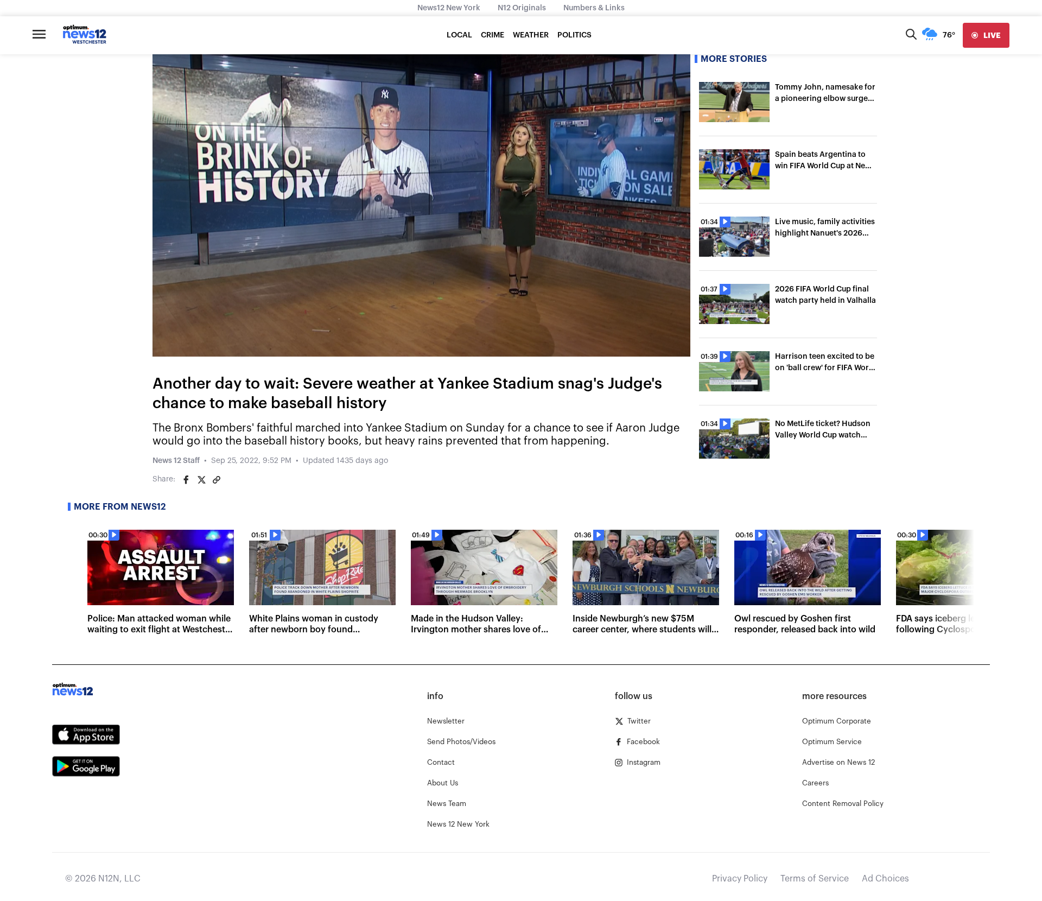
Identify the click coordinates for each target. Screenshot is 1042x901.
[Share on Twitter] (201, 479)
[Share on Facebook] (186, 479)
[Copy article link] (216, 479)
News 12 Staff (176, 461)
